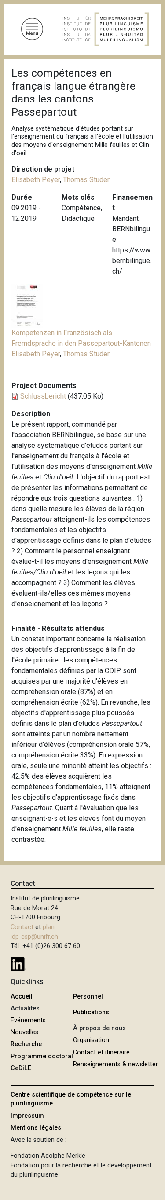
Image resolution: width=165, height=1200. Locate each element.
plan (49, 927)
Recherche (26, 1044)
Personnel (88, 996)
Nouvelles (24, 1032)
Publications (91, 1012)
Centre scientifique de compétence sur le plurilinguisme (71, 1099)
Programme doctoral (42, 1056)
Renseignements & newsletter (115, 1064)
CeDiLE (21, 1068)
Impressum (27, 1116)
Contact (22, 927)
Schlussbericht (43, 396)
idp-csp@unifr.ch (34, 936)
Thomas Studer (86, 180)
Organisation (91, 1040)
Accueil (22, 996)
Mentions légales (36, 1127)
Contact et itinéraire (101, 1052)
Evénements (28, 1020)
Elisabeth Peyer (35, 180)
